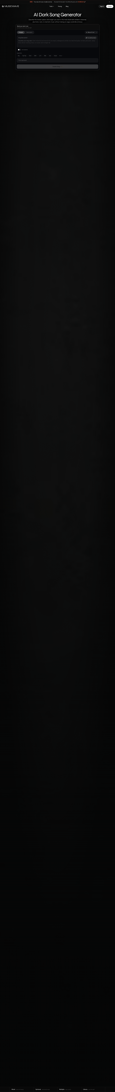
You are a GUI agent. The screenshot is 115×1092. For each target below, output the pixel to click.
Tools (51, 6)
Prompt (21, 32)
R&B (45, 55)
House (55, 55)
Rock (30, 55)
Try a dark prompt (92, 37)
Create (110, 6)
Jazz (50, 55)
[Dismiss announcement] (109, 2)
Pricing (60, 6)
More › (60, 55)
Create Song (56, 66)
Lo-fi (40, 55)
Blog (67, 6)
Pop (19, 55)
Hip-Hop (24, 55)
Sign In (102, 6)
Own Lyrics (29, 32)
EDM (35, 55)
